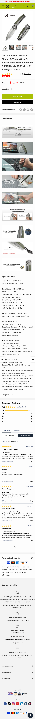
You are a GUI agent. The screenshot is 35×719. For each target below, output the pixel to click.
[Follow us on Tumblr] (25, 703)
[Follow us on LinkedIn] (21, 703)
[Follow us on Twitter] (9, 703)
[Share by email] (31, 109)
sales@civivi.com (17, 643)
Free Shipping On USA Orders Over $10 (17, 1)
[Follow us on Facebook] (5, 703)
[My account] (27, 6)
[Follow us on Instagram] (13, 703)
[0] (31, 6)
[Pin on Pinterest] (24, 109)
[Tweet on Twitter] (28, 109)
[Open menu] (3, 6)
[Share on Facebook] (20, 109)
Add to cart (17, 96)
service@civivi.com (17, 636)
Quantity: (5, 89)
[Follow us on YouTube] (17, 703)
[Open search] (24, 6)
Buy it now (17, 102)
